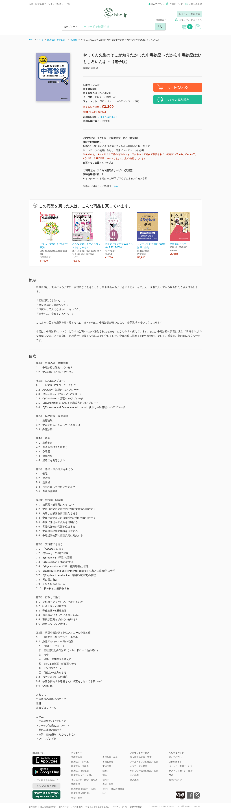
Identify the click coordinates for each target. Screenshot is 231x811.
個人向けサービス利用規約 (70, 807)
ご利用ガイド (176, 4)
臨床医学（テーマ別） (82, 775)
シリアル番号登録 (46, 785)
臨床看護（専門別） (81, 793)
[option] (56, 237)
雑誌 (105, 793)
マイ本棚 (134, 775)
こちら (114, 186)
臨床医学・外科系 (80, 766)
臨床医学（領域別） (57, 39)
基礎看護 (75, 784)
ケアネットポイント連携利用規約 (127, 807)
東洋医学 (107, 766)
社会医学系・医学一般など (84, 780)
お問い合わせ (195, 4)
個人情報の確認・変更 (141, 757)
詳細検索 (160, 20)
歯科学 (106, 780)
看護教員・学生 (110, 757)
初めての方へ (157, 4)
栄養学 (106, 771)
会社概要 (33, 807)
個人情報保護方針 (48, 807)
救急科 (74, 39)
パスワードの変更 (138, 766)
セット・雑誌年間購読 (113, 789)
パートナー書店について (181, 766)
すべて (40, 39)
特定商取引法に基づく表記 (97, 807)
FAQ (171, 775)
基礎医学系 (76, 757)
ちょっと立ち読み (177, 99)
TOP (31, 39)
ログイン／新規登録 (189, 13)
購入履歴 (134, 780)
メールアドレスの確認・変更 (144, 761)
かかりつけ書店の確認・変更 (144, 771)
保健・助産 (76, 798)
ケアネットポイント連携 (181, 771)
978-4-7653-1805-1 (107, 117)
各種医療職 (108, 761)
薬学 (105, 775)
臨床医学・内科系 (80, 761)
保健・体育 (108, 784)
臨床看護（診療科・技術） (84, 789)
